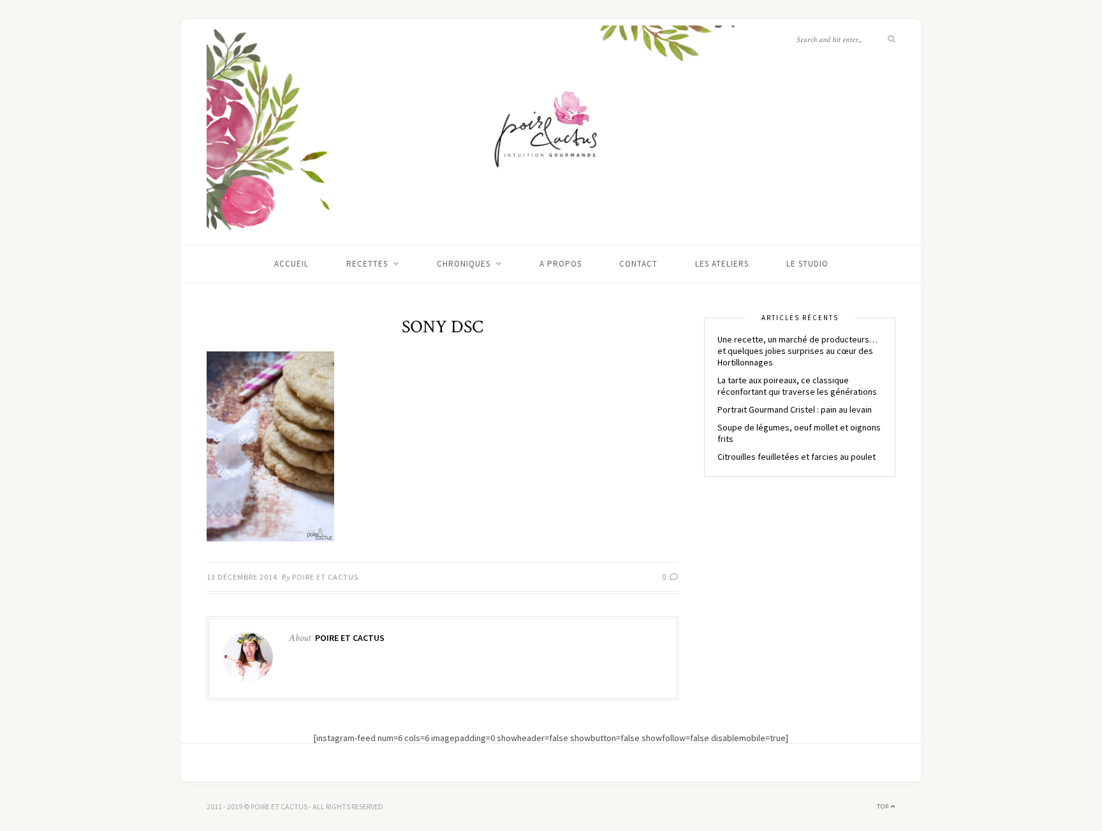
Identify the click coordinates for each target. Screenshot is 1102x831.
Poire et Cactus (325, 577)
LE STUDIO (807, 263)
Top (884, 806)
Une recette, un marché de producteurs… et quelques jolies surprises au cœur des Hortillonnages (797, 351)
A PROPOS (561, 263)
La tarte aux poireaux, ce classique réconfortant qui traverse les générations (797, 385)
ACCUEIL (291, 263)
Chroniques (463, 263)
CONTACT (638, 263)
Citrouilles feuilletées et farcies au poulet (796, 456)
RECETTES (367, 263)
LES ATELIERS (722, 263)
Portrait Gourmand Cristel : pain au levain (794, 409)
